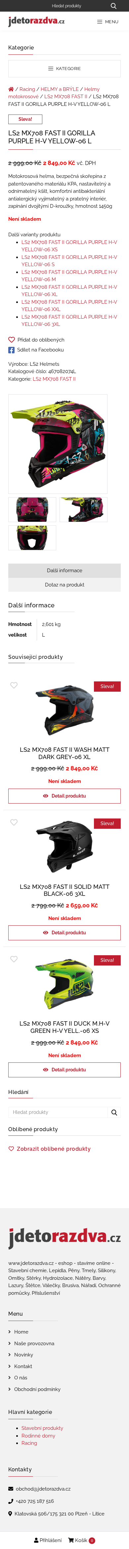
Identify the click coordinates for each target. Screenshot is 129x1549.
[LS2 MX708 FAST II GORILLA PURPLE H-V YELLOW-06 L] (58, 445)
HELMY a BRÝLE (60, 89)
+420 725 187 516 (35, 1501)
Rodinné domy (38, 1436)
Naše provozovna (34, 1344)
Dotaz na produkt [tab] (64, 585)
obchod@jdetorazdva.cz (43, 1489)
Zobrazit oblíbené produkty (54, 1149)
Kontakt (23, 1366)
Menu (111, 21)
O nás (20, 1378)
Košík (83, 1540)
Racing (27, 89)
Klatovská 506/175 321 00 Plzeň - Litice (60, 1514)
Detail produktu (69, 796)
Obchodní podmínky (37, 1389)
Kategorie (68, 68)
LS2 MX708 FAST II (65, 97)
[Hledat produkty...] (113, 6)
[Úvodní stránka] (11, 89)
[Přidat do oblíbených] (14, 685)
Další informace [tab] (64, 571)
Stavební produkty (42, 1428)
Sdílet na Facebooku (40, 350)
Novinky (23, 1355)
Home (21, 1332)
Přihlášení (50, 1540)
